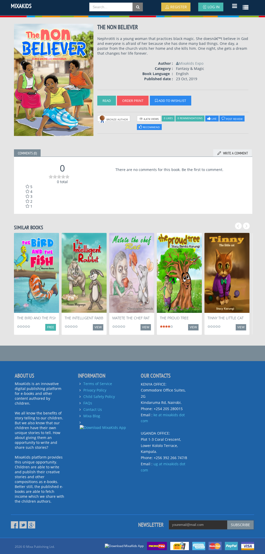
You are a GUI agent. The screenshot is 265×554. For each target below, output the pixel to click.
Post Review (233, 119)
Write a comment (235, 153)
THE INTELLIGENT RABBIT (85, 317)
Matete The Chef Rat (131, 317)
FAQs (87, 403)
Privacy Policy (94, 390)
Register (178, 6)
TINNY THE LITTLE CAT (226, 317)
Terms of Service (97, 383)
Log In (213, 6)
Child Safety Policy (99, 396)
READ (106, 100)
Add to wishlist (172, 100)
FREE (50, 327)
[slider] (59, 177)
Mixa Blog (91, 415)
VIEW (98, 327)
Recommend (151, 127)
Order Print (132, 100)
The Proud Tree (174, 317)
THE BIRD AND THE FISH (37, 317)
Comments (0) (27, 153)
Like (214, 118)
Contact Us (92, 409)
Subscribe (240, 524)
